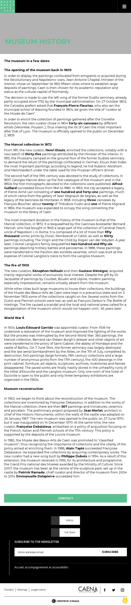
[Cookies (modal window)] (125, 600)
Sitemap (22, 589)
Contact (65, 498)
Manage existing (104, 558)
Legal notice (38, 589)
